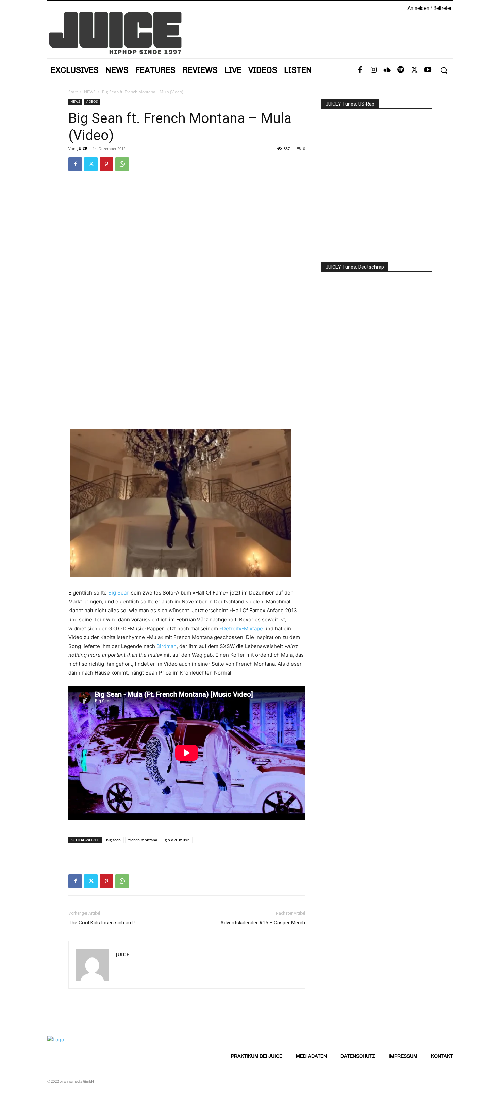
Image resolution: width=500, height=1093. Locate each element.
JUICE (82, 148)
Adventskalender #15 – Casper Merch (262, 923)
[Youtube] (428, 70)
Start (73, 92)
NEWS (90, 92)
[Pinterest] (106, 164)
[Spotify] (400, 70)
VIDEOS (92, 101)
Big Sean (119, 592)
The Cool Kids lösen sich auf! (101, 923)
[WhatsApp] (122, 164)
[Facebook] (360, 70)
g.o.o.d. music (177, 839)
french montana (142, 839)
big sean (113, 839)
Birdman (166, 646)
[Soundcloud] (387, 70)
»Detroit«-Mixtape (241, 628)
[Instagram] (373, 70)
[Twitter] (414, 70)
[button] (444, 70)
